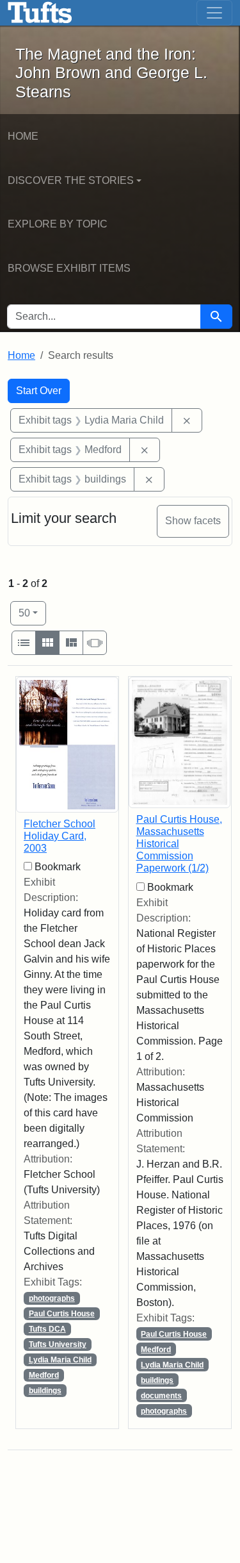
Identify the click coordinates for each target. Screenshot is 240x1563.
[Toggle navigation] (214, 13)
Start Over (38, 390)
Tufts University (57, 1344)
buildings (45, 1390)
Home (23, 136)
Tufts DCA (47, 1329)
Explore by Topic (58, 224)
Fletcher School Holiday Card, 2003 (59, 836)
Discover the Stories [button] (71, 180)
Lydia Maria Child (60, 1359)
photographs (52, 1298)
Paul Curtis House (62, 1313)
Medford (44, 1375)
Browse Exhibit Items (69, 268)
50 (32, 612)
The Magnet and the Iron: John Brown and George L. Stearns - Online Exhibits (40, 13)
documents (161, 1395)
